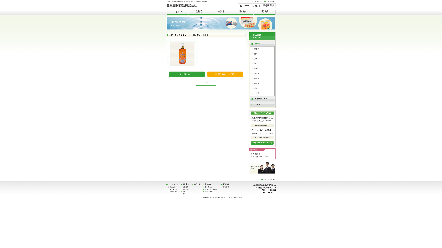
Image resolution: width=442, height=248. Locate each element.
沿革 (184, 191)
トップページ (173, 184)
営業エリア (172, 187)
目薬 (255, 54)
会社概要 (186, 189)
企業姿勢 (186, 187)
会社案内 (186, 184)
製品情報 (197, 184)
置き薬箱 (208, 184)
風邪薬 (256, 49)
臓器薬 (256, 78)
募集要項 (226, 187)
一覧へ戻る (206, 83)
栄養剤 (256, 88)
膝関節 (256, 83)
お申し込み (208, 191)
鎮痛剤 (256, 68)
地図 (184, 194)
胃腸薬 (256, 73)
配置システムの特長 (211, 189)
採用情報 (226, 184)
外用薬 (256, 93)
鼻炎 (255, 59)
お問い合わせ (270, 1)
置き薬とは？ (209, 187)
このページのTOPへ (269, 179)
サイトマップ (258, 1)
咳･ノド (257, 64)
